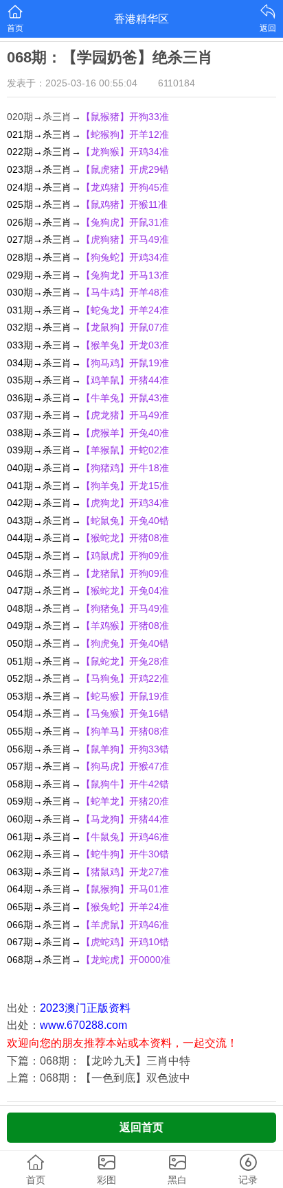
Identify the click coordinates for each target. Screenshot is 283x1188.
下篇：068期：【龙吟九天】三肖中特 (98, 1061)
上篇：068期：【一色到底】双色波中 (98, 1078)
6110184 (176, 83)
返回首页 (141, 1127)
